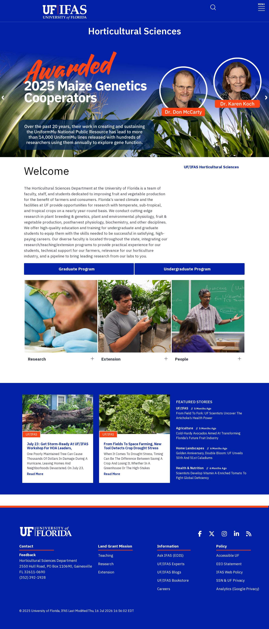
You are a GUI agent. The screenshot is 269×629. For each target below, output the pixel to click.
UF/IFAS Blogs (169, 572)
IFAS (64, 611)
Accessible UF (227, 555)
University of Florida (45, 611)
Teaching (105, 555)
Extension (106, 572)
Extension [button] (111, 359)
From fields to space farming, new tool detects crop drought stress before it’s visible (132, 448)
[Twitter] (212, 533)
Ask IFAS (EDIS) (170, 555)
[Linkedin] (237, 533)
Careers (163, 588)
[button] (79, 269)
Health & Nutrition (190, 468)
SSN (219, 580)
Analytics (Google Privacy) (237, 588)
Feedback (27, 554)
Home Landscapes (190, 448)
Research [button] (37, 359)
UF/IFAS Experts (171, 563)
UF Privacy (236, 580)
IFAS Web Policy (229, 572)
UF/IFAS (182, 408)
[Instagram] (225, 533)
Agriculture (184, 428)
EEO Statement (229, 563)
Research (106, 563)
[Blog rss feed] (249, 533)
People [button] (181, 359)
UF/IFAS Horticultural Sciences (211, 166)
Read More (35, 474)
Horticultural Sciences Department (48, 560)
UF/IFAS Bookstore (173, 580)
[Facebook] (200, 533)
